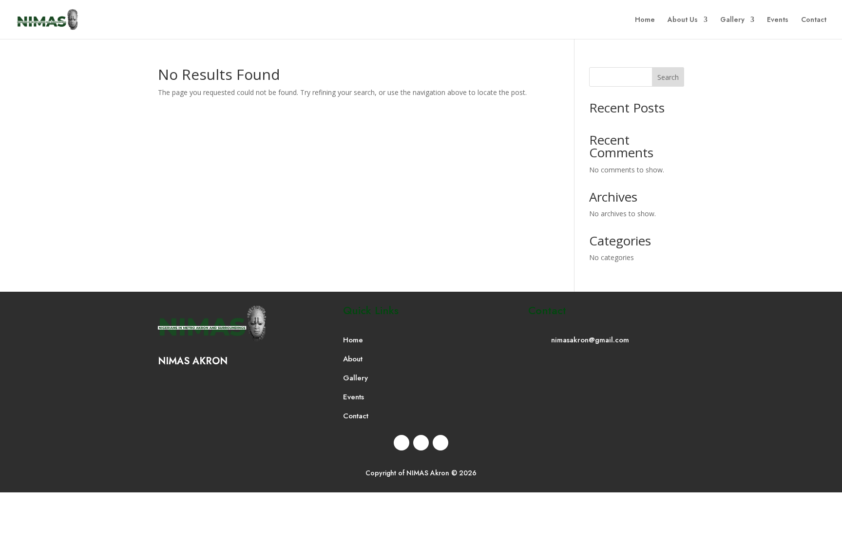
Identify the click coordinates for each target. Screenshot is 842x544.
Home (645, 20)
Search (668, 77)
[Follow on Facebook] (401, 442)
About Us (683, 20)
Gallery (732, 20)
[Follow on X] (421, 442)
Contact (813, 20)
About (353, 359)
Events (777, 20)
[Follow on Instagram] (440, 442)
